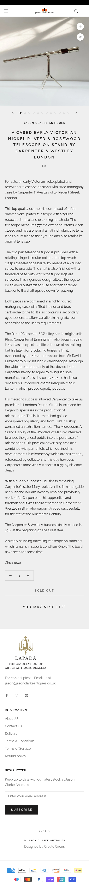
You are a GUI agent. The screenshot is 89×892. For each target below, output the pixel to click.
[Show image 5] (38, 113)
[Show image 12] (68, 113)
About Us (12, 719)
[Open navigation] (6, 10)
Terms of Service (18, 749)
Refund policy (15, 756)
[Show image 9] (55, 113)
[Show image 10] (60, 113)
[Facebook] (6, 695)
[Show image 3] (29, 113)
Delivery (11, 734)
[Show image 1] (21, 113)
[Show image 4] (34, 113)
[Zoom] (80, 26)
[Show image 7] (47, 113)
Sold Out (44, 590)
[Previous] (12, 113)
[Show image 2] (25, 113)
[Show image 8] (51, 113)
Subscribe (21, 809)
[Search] (76, 11)
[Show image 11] (64, 113)
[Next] (76, 113)
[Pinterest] (26, 695)
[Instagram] (16, 695)
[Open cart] (83, 11)
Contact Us (13, 726)
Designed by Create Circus (44, 846)
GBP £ (43, 831)
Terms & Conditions (20, 741)
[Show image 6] (42, 113)
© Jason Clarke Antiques (44, 840)
